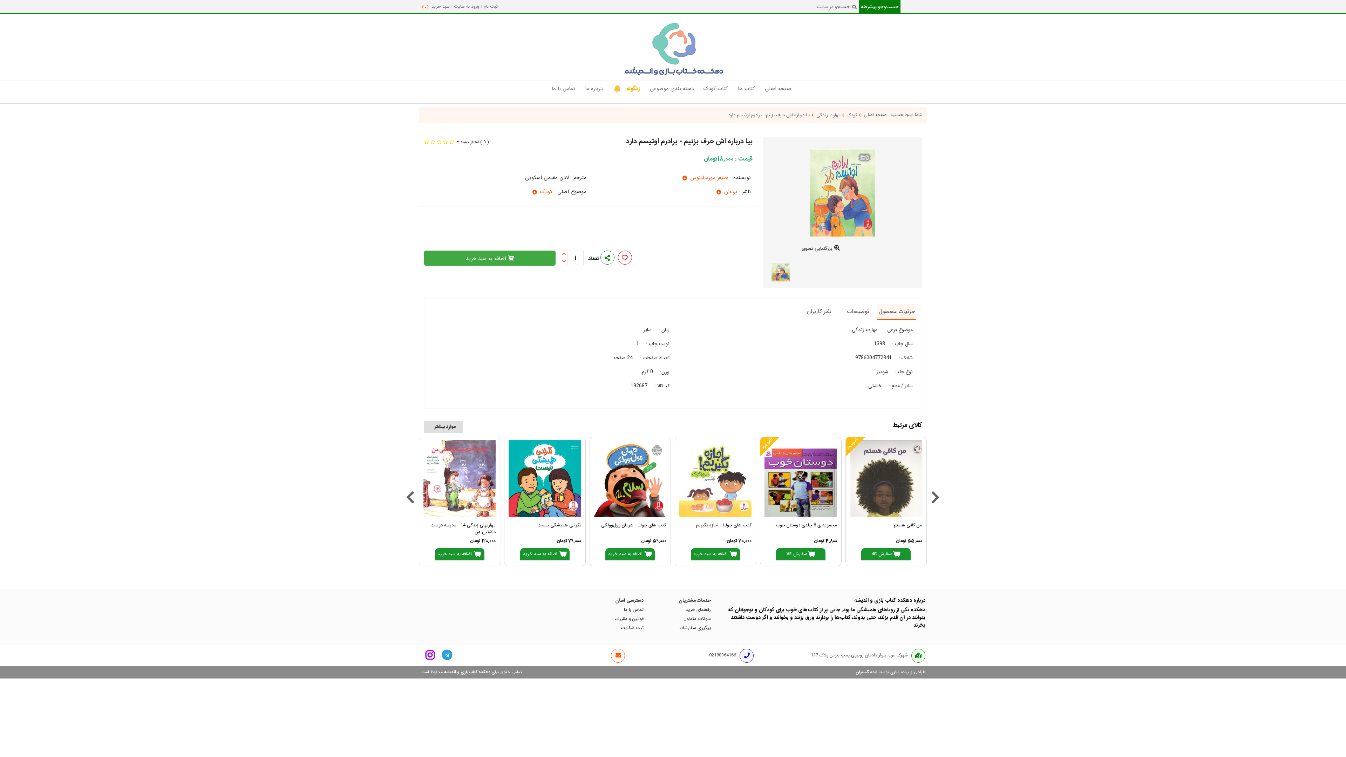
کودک (853, 115)
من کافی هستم (908, 525)
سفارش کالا (881, 554)
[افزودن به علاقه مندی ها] (625, 258)
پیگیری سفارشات (695, 628)
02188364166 (722, 655)
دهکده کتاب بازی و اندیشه (467, 672)
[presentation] (409, 488)
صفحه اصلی (875, 115)
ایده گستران (866, 672)
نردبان (729, 192)
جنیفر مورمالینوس (708, 178)
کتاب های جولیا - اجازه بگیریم (724, 525)
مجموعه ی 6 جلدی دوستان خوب (806, 525)
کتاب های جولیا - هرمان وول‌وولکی (633, 525)
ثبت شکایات (632, 628)
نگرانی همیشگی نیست (559, 525)
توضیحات (858, 311)
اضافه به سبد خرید (487, 258)
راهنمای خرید (698, 610)
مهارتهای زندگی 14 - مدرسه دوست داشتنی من (463, 528)
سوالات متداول (697, 619)
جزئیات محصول (897, 311)
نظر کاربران (819, 311)
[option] (842, 202)
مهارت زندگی (829, 115)
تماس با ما (634, 610)
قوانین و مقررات (629, 619)
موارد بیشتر (445, 427)
